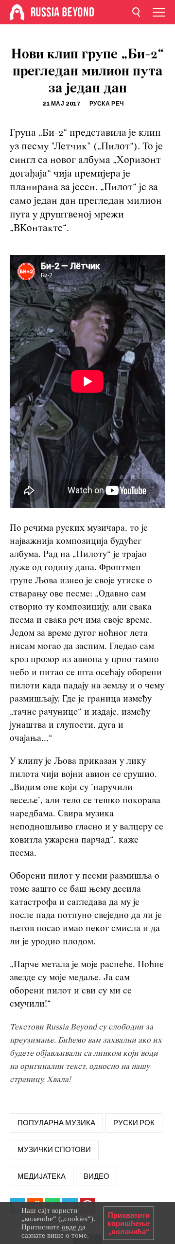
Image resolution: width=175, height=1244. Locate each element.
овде (69, 1227)
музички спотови (54, 1149)
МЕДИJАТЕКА (42, 1176)
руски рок (134, 1122)
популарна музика (56, 1122)
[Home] (17, 12)
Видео (96, 1176)
